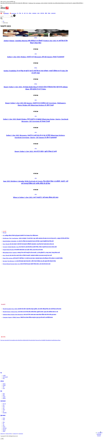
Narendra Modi (17, 340)
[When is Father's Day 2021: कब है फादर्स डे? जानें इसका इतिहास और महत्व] (35, 193)
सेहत (3, 408)
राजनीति (4, 375)
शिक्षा (4, 378)
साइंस (4, 420)
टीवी (3, 387)
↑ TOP (2, 438)
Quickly (6, 13)
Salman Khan (57, 340)
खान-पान (4, 404)
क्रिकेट (4, 394)
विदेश (20, 13)
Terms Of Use (9, 434)
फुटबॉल (4, 397)
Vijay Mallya (23, 340)
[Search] (0, 10)
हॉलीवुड (4, 385)
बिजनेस (49, 13)
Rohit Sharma (36, 340)
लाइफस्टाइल (34, 13)
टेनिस (4, 395)
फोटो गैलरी (42, 13)
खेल (27, 13)
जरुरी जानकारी (5, 377)
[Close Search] (14, 16)
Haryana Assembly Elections (6, 340)
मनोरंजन (30, 13)
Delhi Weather (29, 340)
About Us (2, 434)
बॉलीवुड (35, 38)
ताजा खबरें (4, 231)
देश (17, 13)
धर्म (3, 411)
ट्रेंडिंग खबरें (4, 233)
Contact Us (15, 434)
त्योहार (36, 54)
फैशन (4, 407)
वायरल (38, 13)
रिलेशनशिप (4, 413)
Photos (4, 430)
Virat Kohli (41, 340)
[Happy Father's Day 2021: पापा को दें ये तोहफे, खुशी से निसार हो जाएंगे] (35, 147)
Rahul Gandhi (51, 340)
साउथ (4, 388)
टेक (22, 13)
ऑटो (25, 13)
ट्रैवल (3, 405)
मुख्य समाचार (53, 13)
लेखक (4, 418)
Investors (21, 434)
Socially (13, 13)
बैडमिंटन (4, 398)
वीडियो (46, 13)
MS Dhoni (46, 340)
